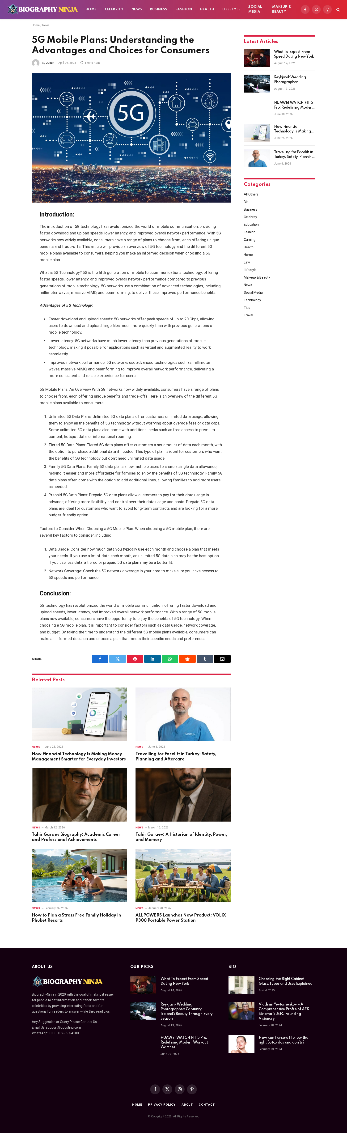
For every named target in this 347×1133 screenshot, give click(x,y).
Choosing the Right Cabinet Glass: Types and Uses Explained (285, 981)
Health (207, 9)
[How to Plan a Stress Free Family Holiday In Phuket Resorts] (79, 875)
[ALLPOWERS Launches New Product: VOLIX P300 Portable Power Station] (183, 875)
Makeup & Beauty (282, 9)
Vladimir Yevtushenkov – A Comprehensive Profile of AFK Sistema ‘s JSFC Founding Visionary (284, 1012)
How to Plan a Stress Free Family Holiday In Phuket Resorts (76, 918)
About (187, 1104)
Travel (248, 315)
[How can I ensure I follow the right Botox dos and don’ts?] (241, 1044)
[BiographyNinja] (42, 9)
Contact (207, 1104)
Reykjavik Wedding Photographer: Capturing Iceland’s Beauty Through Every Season (292, 80)
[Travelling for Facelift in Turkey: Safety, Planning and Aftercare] (183, 714)
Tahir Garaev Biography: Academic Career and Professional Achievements (76, 837)
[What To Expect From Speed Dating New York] (257, 58)
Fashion (183, 9)
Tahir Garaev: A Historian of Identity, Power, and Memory (181, 837)
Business (158, 9)
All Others (251, 194)
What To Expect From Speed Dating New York (294, 54)
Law (247, 262)
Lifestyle (231, 9)
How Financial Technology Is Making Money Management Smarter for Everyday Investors (79, 756)
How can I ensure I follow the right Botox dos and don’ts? (283, 1040)
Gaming (249, 240)
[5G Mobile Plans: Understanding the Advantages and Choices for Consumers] (131, 138)
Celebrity (114, 9)
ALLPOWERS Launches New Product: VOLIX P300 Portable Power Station (180, 918)
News (136, 9)
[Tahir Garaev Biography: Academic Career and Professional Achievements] (79, 795)
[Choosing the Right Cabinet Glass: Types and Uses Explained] (241, 985)
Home (91, 9)
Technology (252, 300)
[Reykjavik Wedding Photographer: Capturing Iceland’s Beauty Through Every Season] (257, 84)
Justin (50, 62)
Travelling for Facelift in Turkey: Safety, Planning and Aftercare (175, 756)
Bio (246, 202)
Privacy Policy (162, 1104)
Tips (247, 308)
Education (251, 224)
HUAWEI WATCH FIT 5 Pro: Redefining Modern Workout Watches (294, 105)
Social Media (255, 9)
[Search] (337, 9)
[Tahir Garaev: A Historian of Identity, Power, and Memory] (183, 795)
